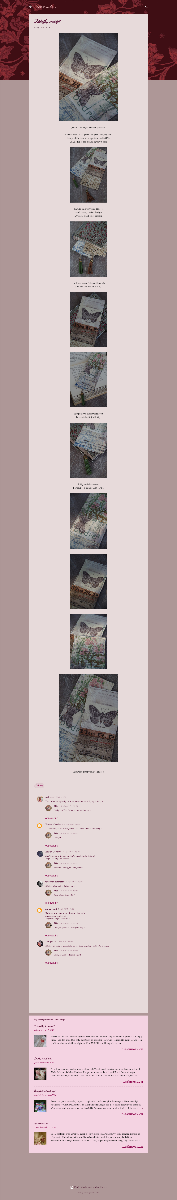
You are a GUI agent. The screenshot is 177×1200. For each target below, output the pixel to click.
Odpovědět (51, 819)
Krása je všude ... (45, 7)
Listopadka (50, 942)
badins (97, 1193)
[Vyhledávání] (146, 7)
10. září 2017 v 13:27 (68, 833)
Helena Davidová (53, 852)
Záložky (39, 786)
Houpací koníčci (41, 1123)
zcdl (47, 797)
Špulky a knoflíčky (43, 1058)
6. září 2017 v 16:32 (71, 852)
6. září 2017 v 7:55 (58, 797)
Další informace (132, 1050)
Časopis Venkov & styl (44, 1090)
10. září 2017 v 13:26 (68, 806)
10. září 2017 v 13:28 (68, 891)
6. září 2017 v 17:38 (74, 882)
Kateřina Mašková (54, 825)
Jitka (56, 806)
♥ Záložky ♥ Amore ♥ (44, 1026)
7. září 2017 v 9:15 (65, 942)
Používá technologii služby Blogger (90, 1187)
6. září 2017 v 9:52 (72, 825)
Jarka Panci (51, 909)
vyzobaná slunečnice (55, 882)
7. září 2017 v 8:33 (66, 909)
